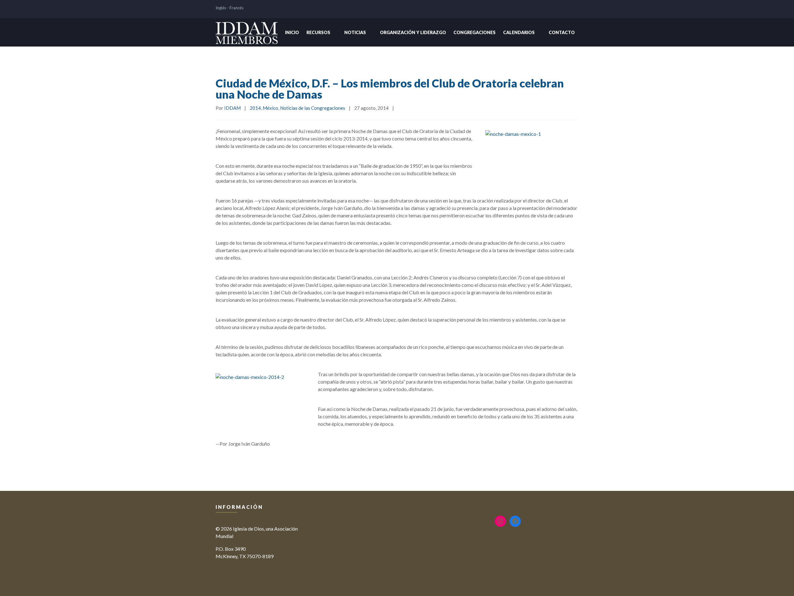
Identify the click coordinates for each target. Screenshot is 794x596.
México (270, 108)
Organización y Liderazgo (413, 32)
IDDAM (232, 108)
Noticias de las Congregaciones (312, 108)
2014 (255, 108)
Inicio (292, 32)
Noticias (355, 32)
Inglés (221, 7)
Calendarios (519, 32)
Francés (236, 7)
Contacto (562, 32)
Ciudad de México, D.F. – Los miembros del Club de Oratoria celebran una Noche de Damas (390, 88)
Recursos (318, 32)
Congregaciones (474, 32)
